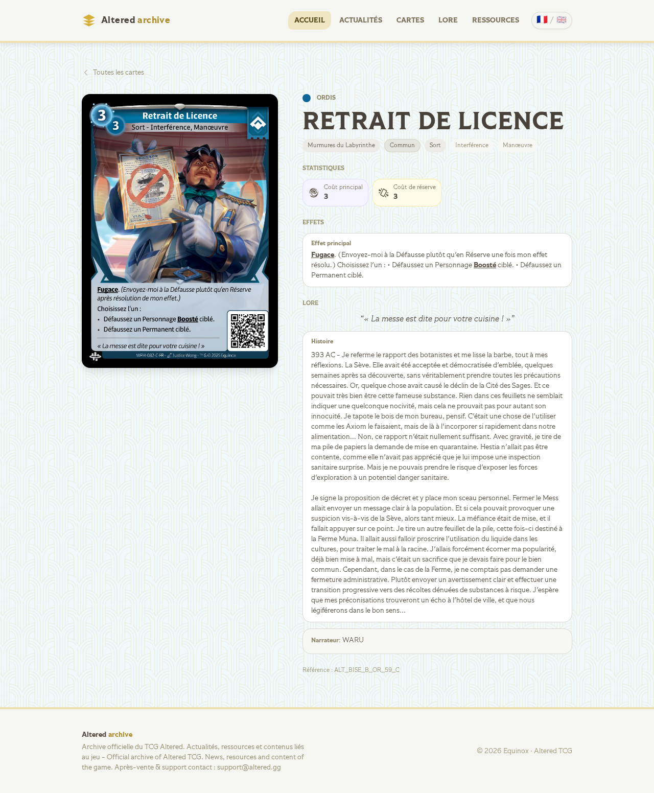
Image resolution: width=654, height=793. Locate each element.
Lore (448, 20)
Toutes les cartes (118, 72)
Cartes (410, 20)
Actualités (360, 20)
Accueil (309, 20)
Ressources (495, 20)
